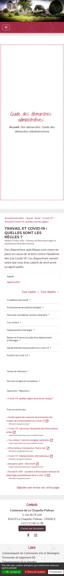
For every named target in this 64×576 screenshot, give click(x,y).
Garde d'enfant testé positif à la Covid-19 (28, 347)
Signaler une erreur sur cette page (38, 487)
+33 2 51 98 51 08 (32, 523)
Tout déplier (50, 291)
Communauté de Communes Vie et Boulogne (30, 553)
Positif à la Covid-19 (17, 355)
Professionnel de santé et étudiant (24, 307)
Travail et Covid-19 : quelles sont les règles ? (26, 221)
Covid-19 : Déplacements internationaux (30, 455)
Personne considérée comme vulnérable (27, 314)
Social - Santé (34, 218)
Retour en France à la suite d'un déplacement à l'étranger (29, 339)
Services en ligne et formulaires (22, 381)
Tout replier (30, 291)
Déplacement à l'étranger (20, 329)
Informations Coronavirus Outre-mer (29, 447)
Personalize (56, 572)
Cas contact (13, 322)
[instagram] (36, 535)
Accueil (14, 127)
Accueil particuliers (14, 218)
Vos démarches (30, 127)
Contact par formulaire (32, 528)
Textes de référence (16, 371)
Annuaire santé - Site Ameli (23, 463)
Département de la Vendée (19, 561)
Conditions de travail (17, 299)
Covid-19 (48, 218)
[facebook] (28, 535)
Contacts (32, 505)
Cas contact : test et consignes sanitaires (30, 439)
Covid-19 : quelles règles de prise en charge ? (30, 398)
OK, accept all (12, 572)
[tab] (32, 276)
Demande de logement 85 (18, 557)
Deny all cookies (36, 572)
